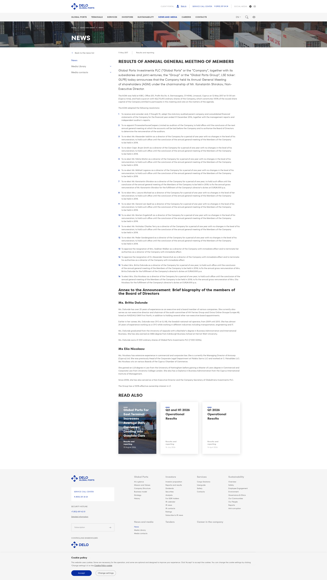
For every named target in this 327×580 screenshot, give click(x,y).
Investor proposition (174, 482)
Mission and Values (142, 485)
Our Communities (235, 498)
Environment (233, 492)
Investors (127, 17)
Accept (81, 573)
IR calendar (170, 502)
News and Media (167, 17)
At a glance (139, 482)
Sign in (183, 6)
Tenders (170, 521)
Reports (231, 505)
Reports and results (174, 485)
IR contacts (170, 508)
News (74, 60)
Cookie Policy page (103, 565)
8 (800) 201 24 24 (221, 6)
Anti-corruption (234, 508)
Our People (233, 502)
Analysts (169, 495)
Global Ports (79, 17)
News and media (143, 521)
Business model (140, 492)
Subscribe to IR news (174, 515)
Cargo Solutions (203, 482)
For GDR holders (172, 498)
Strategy (137, 495)
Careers (186, 17)
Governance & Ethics (237, 495)
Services (112, 17)
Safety (199, 488)
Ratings (169, 512)
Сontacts (201, 492)
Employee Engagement (238, 488)
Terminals (97, 17)
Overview (232, 482)
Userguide (201, 485)
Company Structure (142, 488)
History (137, 498)
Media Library (78, 66)
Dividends (170, 488)
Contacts (201, 17)
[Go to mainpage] (82, 6)
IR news (169, 505)
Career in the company (210, 521)
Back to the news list (84, 52)
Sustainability (146, 17)
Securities (170, 492)
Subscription (79, 527)
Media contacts (79, 72)
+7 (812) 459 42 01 (78, 511)
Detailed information (79, 516)
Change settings (106, 573)
